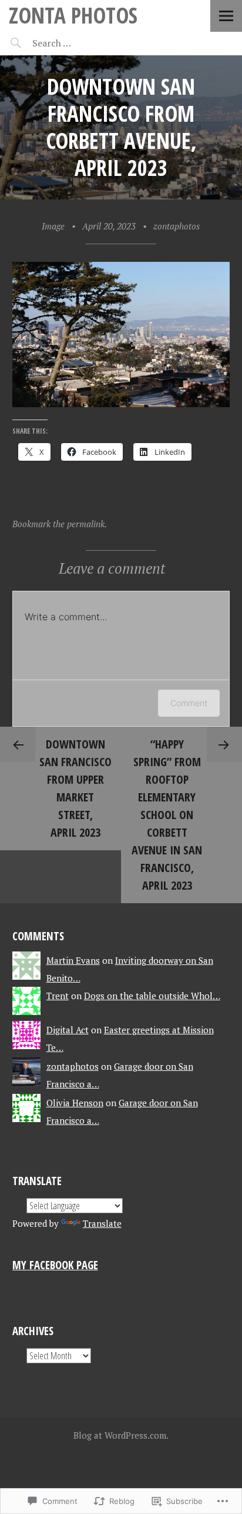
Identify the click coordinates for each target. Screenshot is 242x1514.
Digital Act (67, 1030)
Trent (57, 995)
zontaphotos (176, 226)
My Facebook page (55, 1264)
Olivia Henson (74, 1103)
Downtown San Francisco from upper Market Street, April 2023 (75, 788)
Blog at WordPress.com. (121, 1435)
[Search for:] (81, 43)
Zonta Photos (73, 15)
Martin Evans (73, 960)
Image (53, 226)
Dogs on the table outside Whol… (152, 995)
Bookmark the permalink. (59, 524)
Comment (188, 703)
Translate (102, 1223)
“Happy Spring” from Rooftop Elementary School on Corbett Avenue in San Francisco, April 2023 (167, 814)
